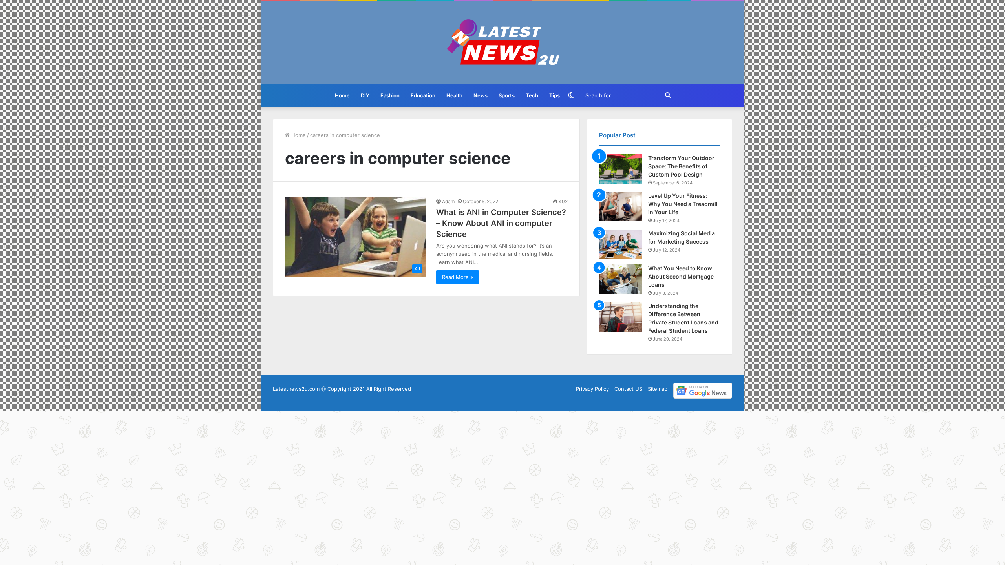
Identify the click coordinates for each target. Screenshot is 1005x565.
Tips (554, 95)
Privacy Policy (592, 389)
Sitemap (657, 389)
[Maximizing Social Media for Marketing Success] (620, 244)
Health (454, 95)
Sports (507, 95)
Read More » (457, 277)
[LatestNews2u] (502, 42)
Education (423, 95)
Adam (448, 201)
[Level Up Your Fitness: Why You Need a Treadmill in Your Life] (620, 206)
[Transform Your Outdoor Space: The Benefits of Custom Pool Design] (620, 169)
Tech (532, 95)
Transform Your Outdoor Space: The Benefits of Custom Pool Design (681, 166)
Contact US (628, 389)
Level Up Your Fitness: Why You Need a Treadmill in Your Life (683, 203)
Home (342, 95)
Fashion (390, 95)
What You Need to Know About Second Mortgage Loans (681, 276)
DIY (365, 95)
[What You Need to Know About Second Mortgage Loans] (620, 279)
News (480, 95)
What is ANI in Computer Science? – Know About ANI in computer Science (501, 223)
